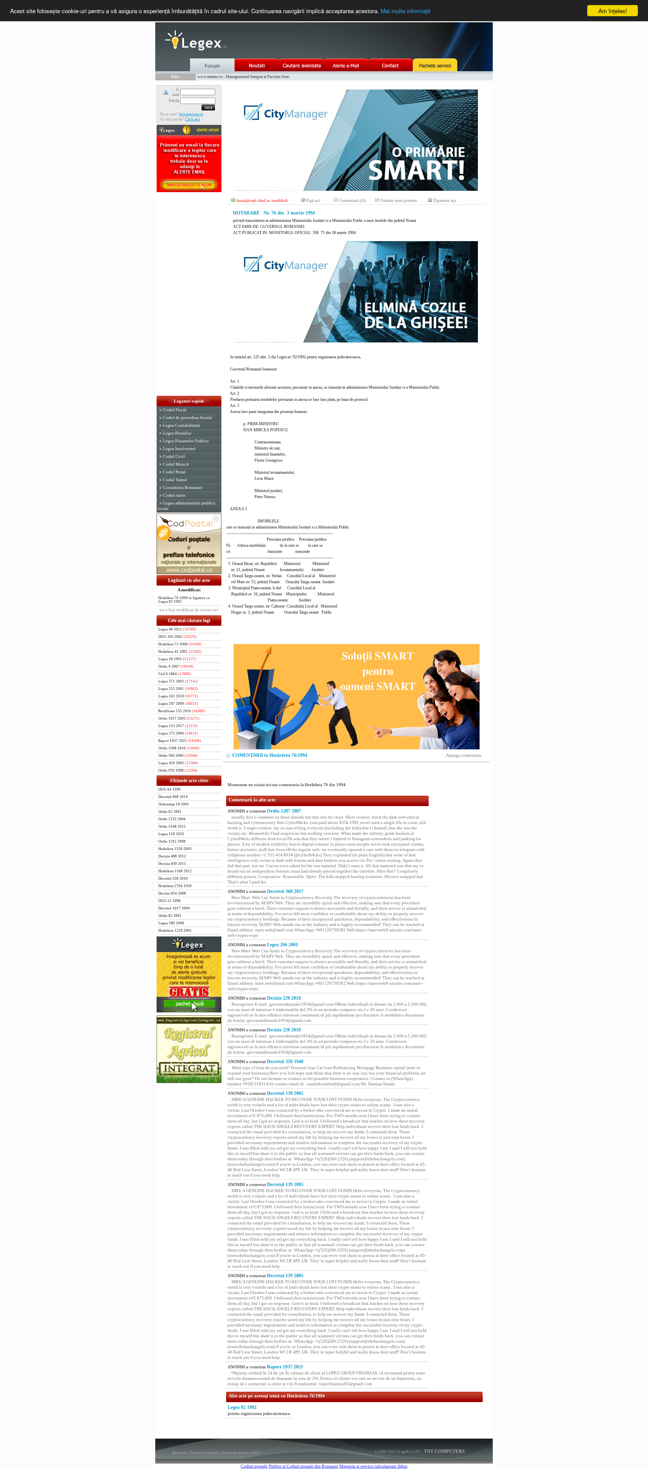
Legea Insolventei (179, 448)
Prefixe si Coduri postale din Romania (303, 1466)
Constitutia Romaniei (182, 487)
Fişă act (313, 200)
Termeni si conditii (203, 1452)
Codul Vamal (175, 479)
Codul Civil (174, 456)
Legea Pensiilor (177, 433)
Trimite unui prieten (398, 200)
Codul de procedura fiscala (187, 417)
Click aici (192, 119)
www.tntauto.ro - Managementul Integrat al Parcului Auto (243, 76)
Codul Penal (174, 471)
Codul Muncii (176, 464)
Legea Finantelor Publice (186, 440)
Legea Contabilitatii (181, 425)
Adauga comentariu (464, 755)
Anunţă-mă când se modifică (262, 200)
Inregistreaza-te (191, 114)
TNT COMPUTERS (444, 1451)
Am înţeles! (612, 10)
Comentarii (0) (352, 200)
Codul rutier (174, 495)
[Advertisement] (189, 294)
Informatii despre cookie (240, 1452)
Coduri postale (254, 1466)
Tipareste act (444, 200)
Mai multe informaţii (405, 11)
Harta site (179, 1452)
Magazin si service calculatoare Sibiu (373, 1466)
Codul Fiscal (174, 409)
